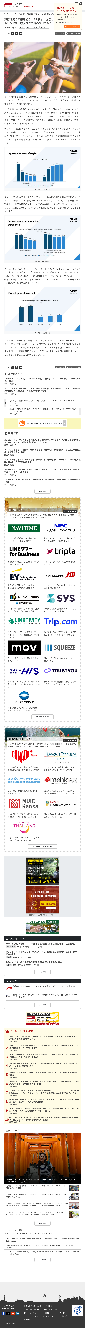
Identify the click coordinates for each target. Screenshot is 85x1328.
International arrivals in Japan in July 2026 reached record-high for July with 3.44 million (39, 1246)
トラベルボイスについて (32, 1306)
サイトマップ (60, 1313)
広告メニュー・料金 (31, 1316)
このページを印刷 (74, 33)
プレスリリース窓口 (50, 1316)
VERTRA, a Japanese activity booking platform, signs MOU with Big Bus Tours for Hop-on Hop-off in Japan (42, 1252)
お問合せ (27, 1319)
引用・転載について (51, 1309)
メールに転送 (60, 33)
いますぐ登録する (73, 26)
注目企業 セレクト (16, 510)
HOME (6, 14)
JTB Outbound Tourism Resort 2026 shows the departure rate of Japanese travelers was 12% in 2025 (42, 1239)
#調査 (22, 27)
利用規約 (47, 1313)
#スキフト (44, 27)
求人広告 (64, 1316)
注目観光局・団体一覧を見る (42, 846)
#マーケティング (33, 27)
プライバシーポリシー (32, 1313)
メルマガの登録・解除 (32, 1309)
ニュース (13, 14)
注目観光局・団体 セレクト (20, 739)
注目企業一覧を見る (42, 716)
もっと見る (42, 491)
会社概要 (49, 1306)
